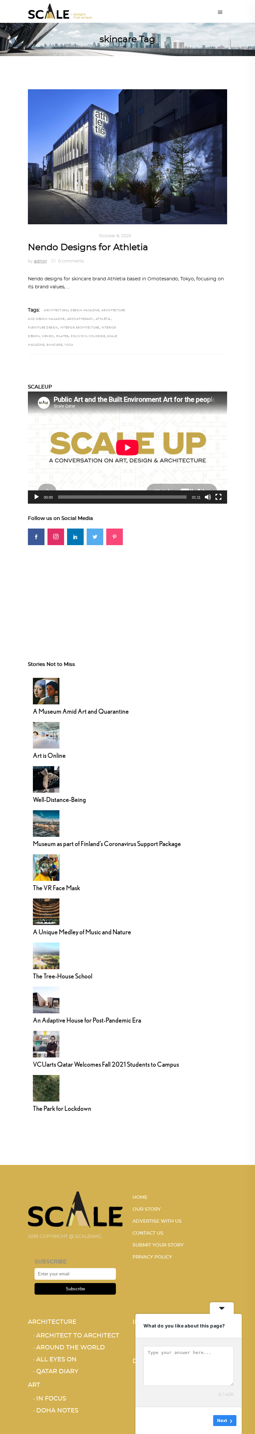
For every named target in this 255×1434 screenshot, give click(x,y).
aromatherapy (80, 319)
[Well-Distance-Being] (46, 778)
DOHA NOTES (57, 1411)
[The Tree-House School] (46, 955)
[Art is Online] (46, 734)
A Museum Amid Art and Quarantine (81, 711)
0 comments (70, 261)
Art (34, 1385)
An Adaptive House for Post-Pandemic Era (87, 1020)
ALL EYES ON (56, 1360)
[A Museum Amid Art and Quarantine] (46, 690)
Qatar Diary (57, 1372)
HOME (139, 1197)
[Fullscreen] (218, 497)
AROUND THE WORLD (70, 1348)
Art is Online (49, 755)
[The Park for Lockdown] (46, 1087)
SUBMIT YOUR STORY (158, 1245)
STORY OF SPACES (74, 236)
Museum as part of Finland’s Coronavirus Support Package (107, 843)
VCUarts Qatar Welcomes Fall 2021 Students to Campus (106, 1064)
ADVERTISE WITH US (157, 1221)
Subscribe (75, 1288)
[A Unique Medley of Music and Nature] (46, 911)
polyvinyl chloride (88, 336)
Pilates (62, 336)
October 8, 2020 (115, 236)
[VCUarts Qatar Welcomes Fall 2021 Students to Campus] (46, 1043)
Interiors (40, 236)
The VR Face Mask (56, 888)
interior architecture (79, 327)
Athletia (103, 319)
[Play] (36, 497)
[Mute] (208, 497)
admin (40, 261)
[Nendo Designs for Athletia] (127, 156)
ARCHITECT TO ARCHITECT (77, 1336)
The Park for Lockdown (62, 1108)
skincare (54, 345)
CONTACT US (147, 1233)
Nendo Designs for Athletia (88, 247)
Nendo (48, 336)
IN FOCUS (51, 1399)
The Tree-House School (62, 976)
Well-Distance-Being (59, 799)
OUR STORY (146, 1209)
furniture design (43, 327)
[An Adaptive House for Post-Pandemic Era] (46, 999)
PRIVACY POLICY (152, 1257)
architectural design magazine (71, 310)
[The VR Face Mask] (46, 867)
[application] (127, 448)
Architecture (52, 1322)
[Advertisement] (127, 591)
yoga (68, 345)
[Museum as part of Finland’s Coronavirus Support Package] (46, 823)
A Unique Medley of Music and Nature (82, 932)
